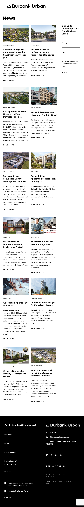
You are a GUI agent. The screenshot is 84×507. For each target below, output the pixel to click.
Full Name (66, 43)
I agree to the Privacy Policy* (18, 491)
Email (64, 52)
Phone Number (10, 452)
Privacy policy (56, 466)
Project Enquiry (10, 461)
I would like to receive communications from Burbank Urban (20, 484)
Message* (7, 471)
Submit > (66, 72)
